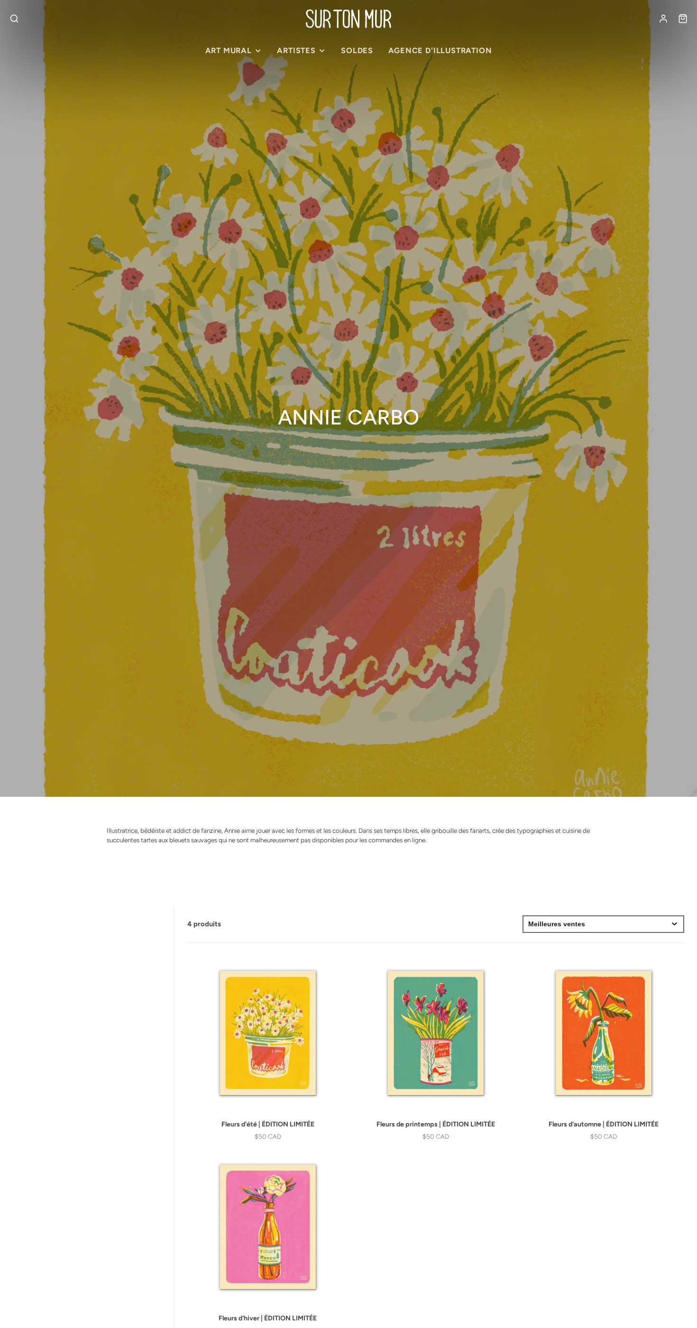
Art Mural (228, 50)
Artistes (296, 50)
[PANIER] (683, 18)
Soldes (357, 50)
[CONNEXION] (663, 18)
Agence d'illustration (440, 50)
